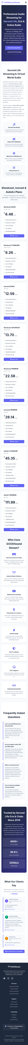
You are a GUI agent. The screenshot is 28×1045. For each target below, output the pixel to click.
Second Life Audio (14, 993)
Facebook (15, 893)
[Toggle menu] (26, 3)
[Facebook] (8, 978)
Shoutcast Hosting (14, 986)
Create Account (14, 1004)
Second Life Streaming (14, 52)
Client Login (14, 1001)
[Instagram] (12, 978)
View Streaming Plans (14, 48)
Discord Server (14, 1019)
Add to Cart (14, 236)
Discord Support (14, 1006)
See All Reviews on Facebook (14, 951)
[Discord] (4, 978)
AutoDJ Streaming (14, 991)
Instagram (14, 1017)
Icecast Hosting (14, 988)
